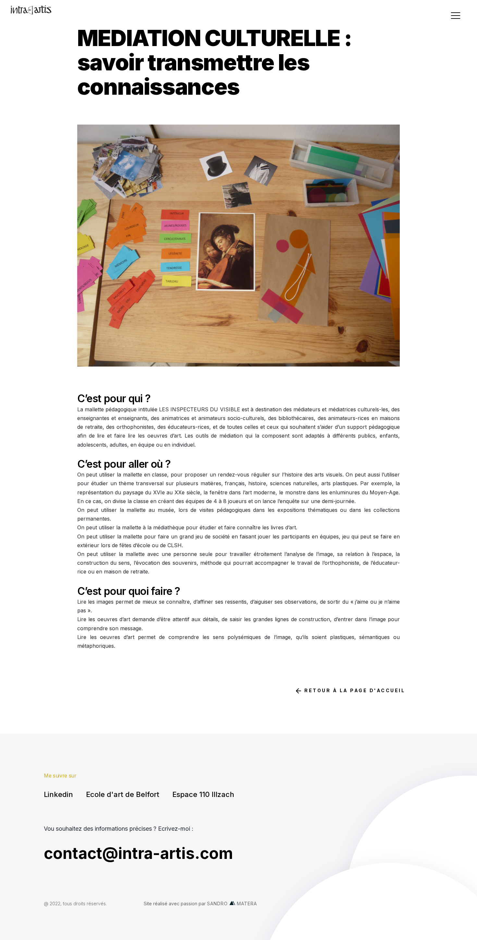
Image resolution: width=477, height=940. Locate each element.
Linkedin (58, 794)
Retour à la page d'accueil (353, 690)
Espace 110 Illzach (203, 794)
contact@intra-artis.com (138, 853)
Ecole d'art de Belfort (122, 794)
